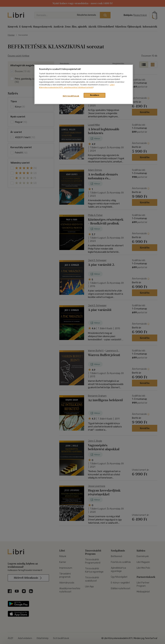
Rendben (94, 95)
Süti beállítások (71, 96)
